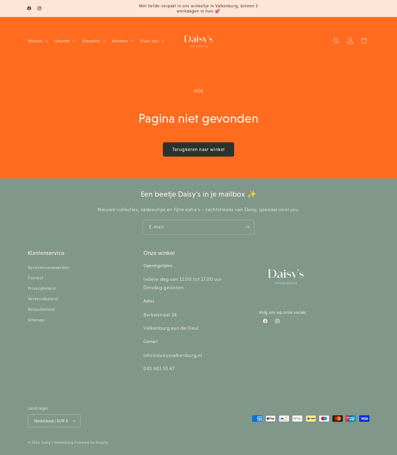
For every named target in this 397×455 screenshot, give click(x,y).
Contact (35, 277)
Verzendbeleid (43, 298)
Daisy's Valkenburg (57, 442)
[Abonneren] (247, 227)
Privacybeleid (42, 288)
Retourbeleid (41, 309)
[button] (37, 41)
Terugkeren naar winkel (198, 149)
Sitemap (36, 319)
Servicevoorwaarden (48, 267)
